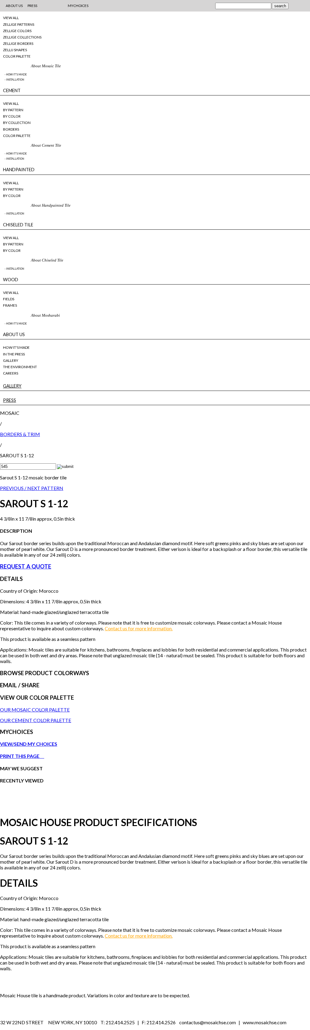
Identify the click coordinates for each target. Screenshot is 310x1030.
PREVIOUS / (13, 488)
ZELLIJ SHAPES (15, 50)
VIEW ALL (11, 17)
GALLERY (10, 360)
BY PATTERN (13, 110)
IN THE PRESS (14, 354)
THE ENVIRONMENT (20, 367)
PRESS (9, 400)
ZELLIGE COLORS (17, 30)
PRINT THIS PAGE (22, 756)
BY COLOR (12, 116)
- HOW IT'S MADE (16, 74)
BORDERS (11, 129)
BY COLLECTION (17, 122)
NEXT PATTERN (45, 488)
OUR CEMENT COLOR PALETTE (35, 720)
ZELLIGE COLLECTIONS (22, 37)
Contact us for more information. (139, 628)
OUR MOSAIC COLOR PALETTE (35, 709)
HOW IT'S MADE (16, 347)
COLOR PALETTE (17, 56)
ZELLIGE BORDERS (18, 43)
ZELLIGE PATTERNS (18, 24)
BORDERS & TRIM (20, 434)
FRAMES (10, 305)
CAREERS (10, 373)
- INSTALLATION (14, 79)
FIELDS (8, 299)
